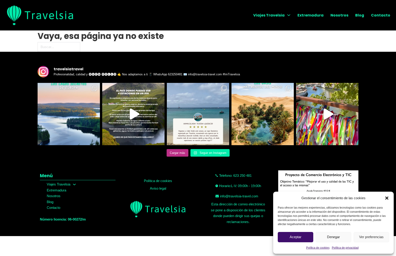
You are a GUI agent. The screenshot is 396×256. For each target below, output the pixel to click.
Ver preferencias (371, 237)
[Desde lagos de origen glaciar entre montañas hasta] (69, 114)
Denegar (333, 237)
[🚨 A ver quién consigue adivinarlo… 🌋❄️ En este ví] (133, 114)
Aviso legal (158, 188)
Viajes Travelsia (269, 15)
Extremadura (310, 15)
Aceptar (295, 237)
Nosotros (339, 15)
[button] (387, 198)
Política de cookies (318, 247)
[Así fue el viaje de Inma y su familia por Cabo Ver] (198, 114)
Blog (359, 15)
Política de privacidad (345, 247)
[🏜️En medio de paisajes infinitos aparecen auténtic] (262, 114)
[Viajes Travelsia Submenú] (289, 15)
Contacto (380, 15)
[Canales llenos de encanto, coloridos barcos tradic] (327, 114)
